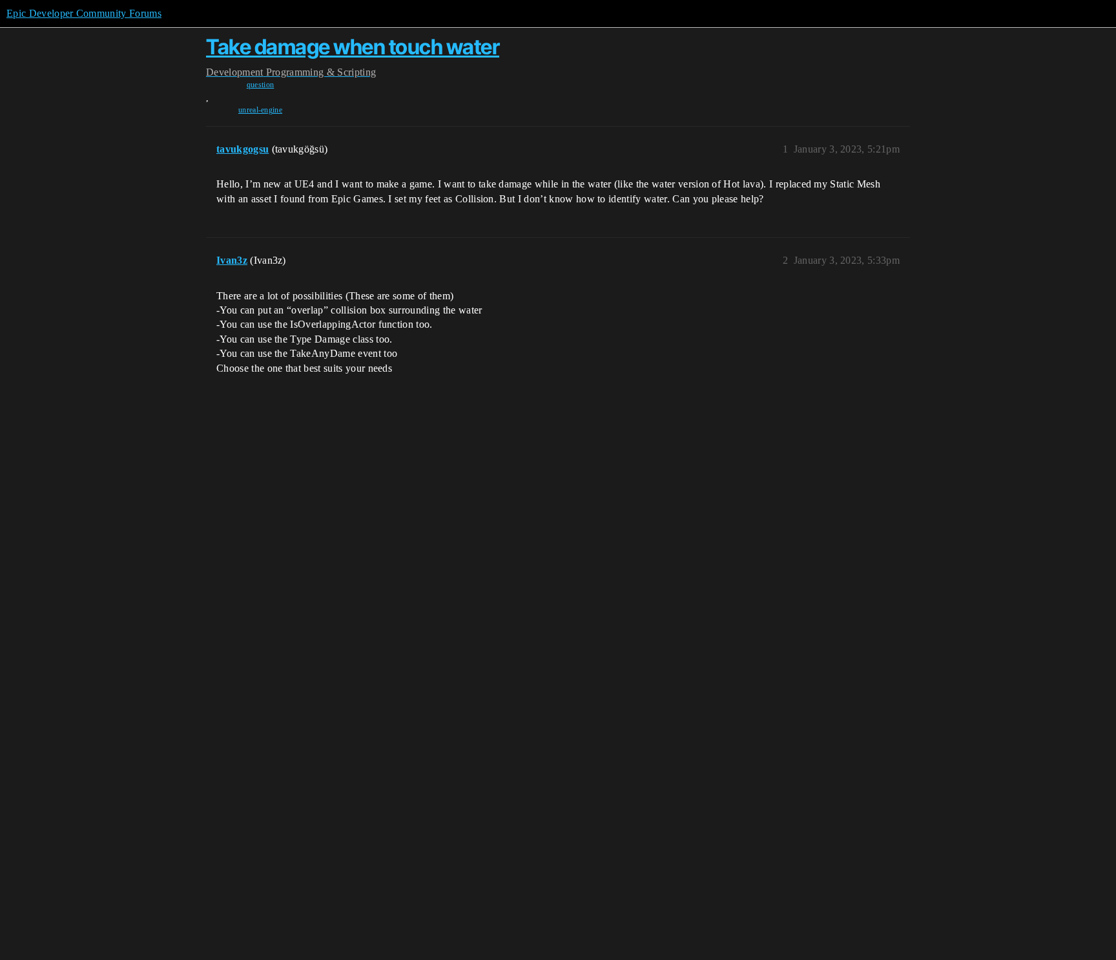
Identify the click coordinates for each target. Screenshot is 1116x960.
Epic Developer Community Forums (83, 13)
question (260, 84)
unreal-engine (260, 109)
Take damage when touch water (352, 46)
